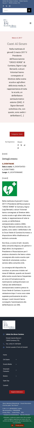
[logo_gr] (10, 19)
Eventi (21, 134)
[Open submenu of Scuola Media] (16, 364)
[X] (21, 145)
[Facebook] (18, 145)
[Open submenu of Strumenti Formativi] (16, 370)
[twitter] (6, 6)
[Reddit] (24, 145)
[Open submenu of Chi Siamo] (16, 360)
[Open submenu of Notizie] (16, 376)
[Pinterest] (18, 148)
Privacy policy (19, 425)
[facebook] (3, 6)
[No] (32, 421)
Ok (12, 425)
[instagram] (9, 6)
